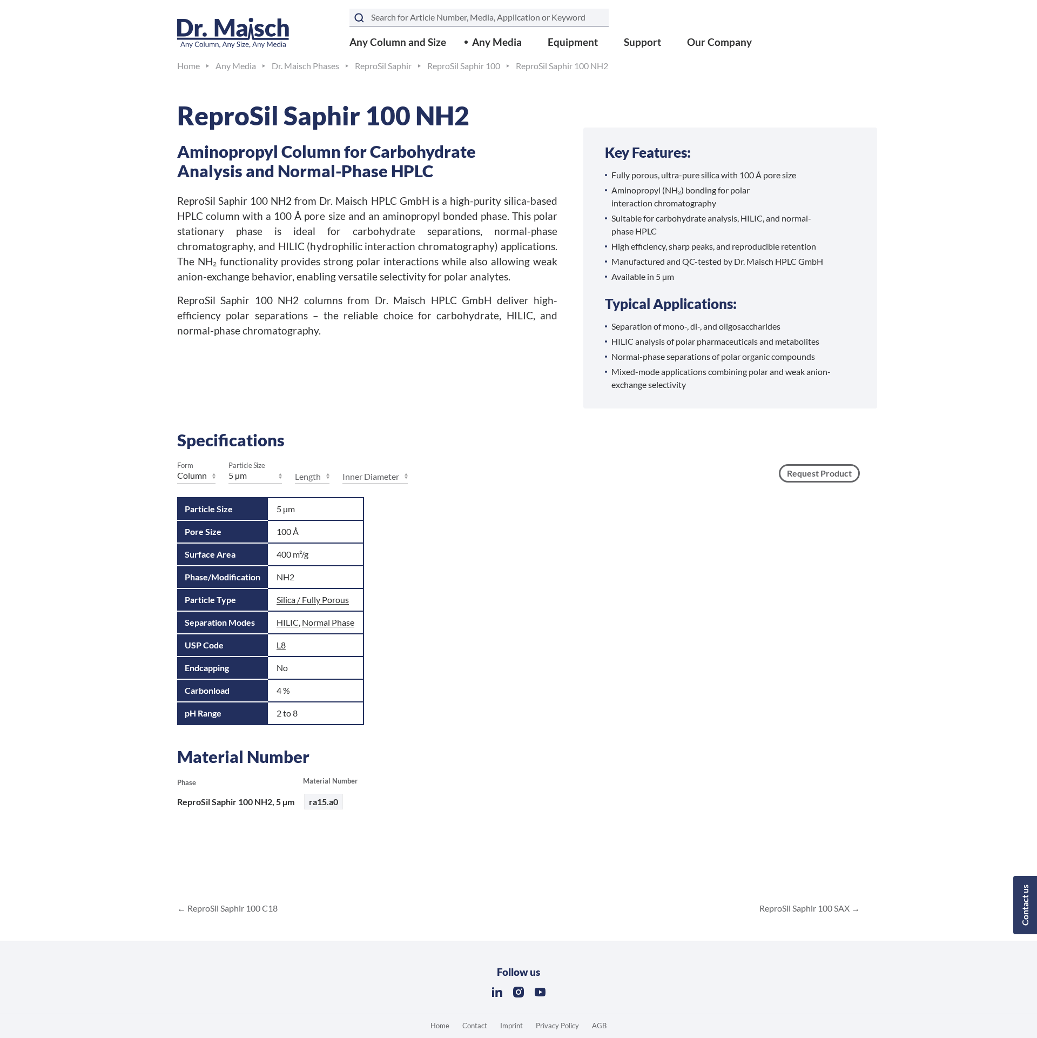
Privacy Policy (557, 1025)
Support (642, 42)
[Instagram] (518, 992)
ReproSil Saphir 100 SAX (805, 908)
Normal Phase (328, 622)
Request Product (819, 473)
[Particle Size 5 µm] (255, 476)
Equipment (573, 42)
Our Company (719, 42)
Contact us (1025, 905)
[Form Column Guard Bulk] (196, 476)
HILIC (288, 622)
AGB (599, 1025)
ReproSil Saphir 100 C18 (232, 908)
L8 (281, 645)
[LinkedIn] (497, 992)
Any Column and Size (397, 42)
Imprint (511, 1025)
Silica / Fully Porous (313, 599)
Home (439, 1025)
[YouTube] (540, 992)
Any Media (497, 42)
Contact (474, 1025)
